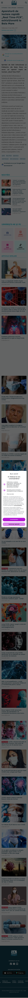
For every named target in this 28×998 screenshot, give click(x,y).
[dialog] (14, 499)
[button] (14, 494)
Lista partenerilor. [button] (18, 505)
